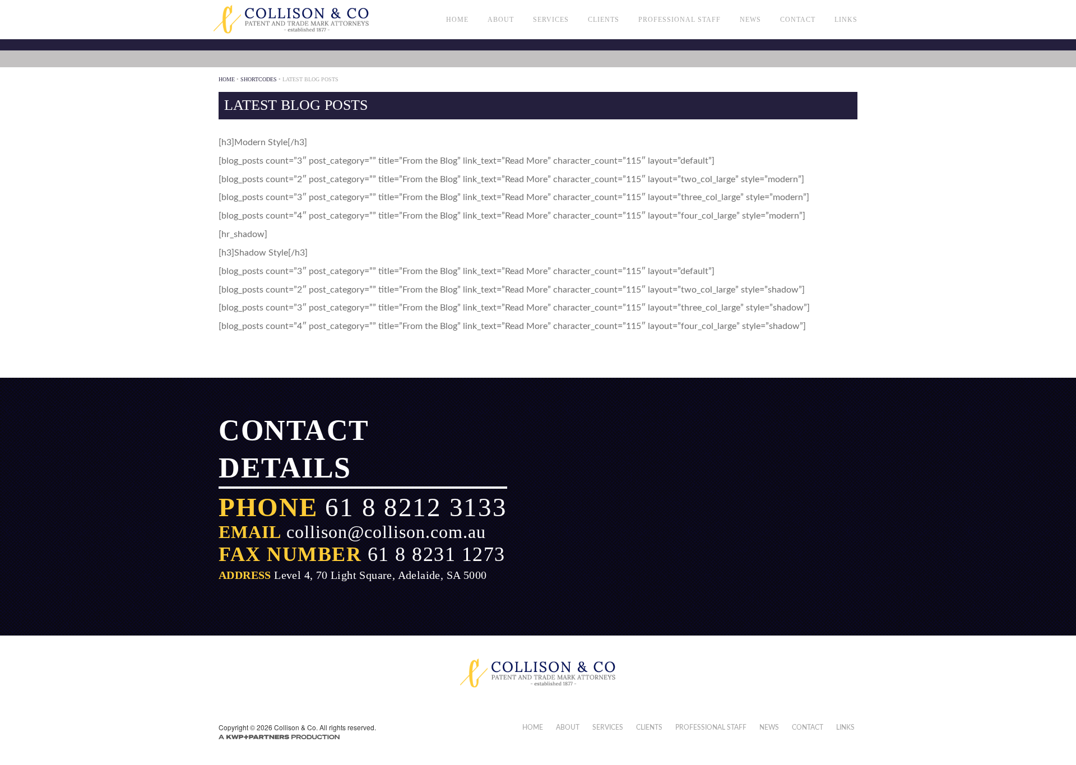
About (501, 20)
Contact (797, 20)
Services (551, 20)
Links (845, 20)
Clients (603, 20)
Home (457, 20)
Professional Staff (679, 20)
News (750, 20)
